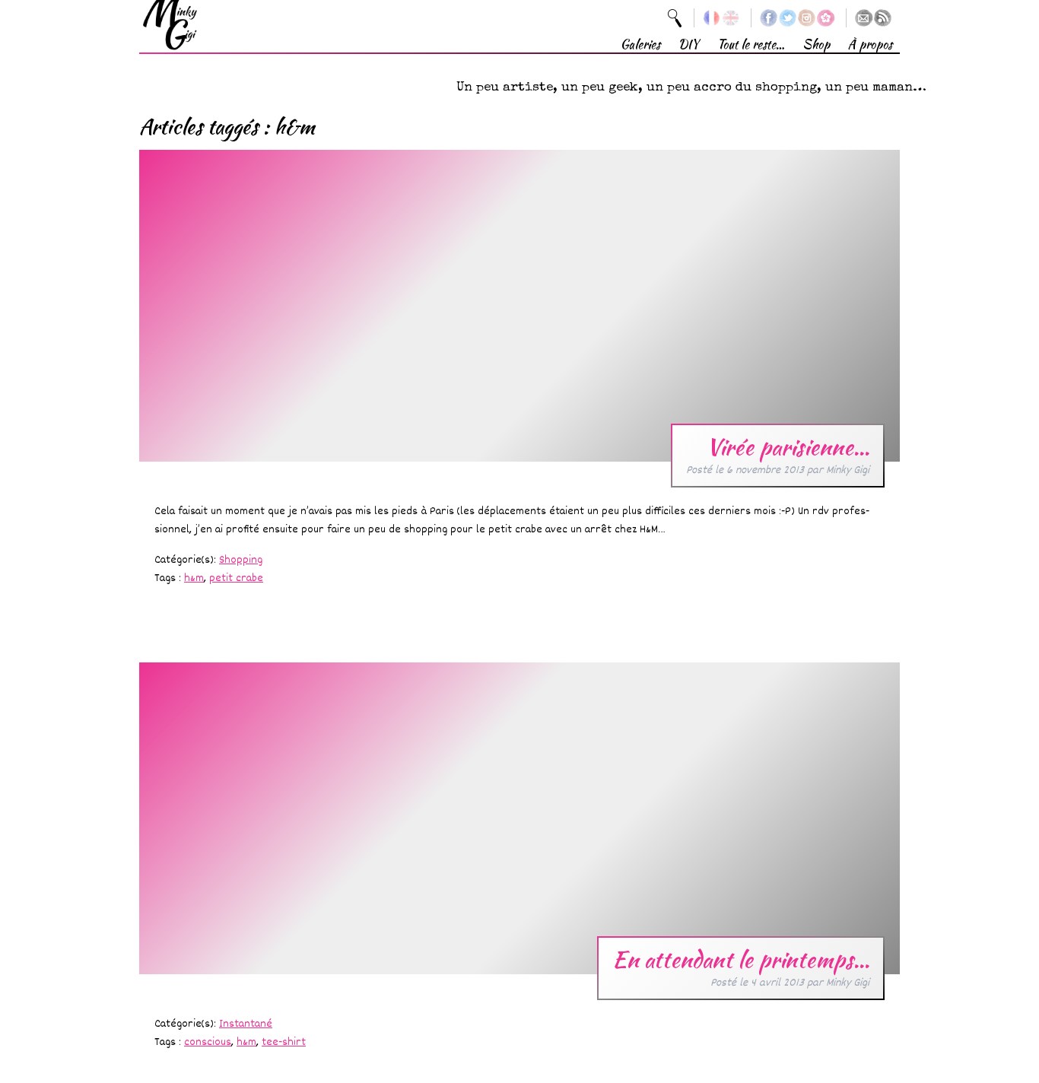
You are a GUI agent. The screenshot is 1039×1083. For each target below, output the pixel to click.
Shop (816, 44)
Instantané (245, 1024)
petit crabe (236, 578)
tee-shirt (284, 1042)
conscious (207, 1042)
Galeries (640, 44)
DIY (688, 44)
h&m (194, 578)
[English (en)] (730, 18)
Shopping (240, 560)
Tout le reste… (750, 44)
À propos (870, 44)
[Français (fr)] (711, 18)
